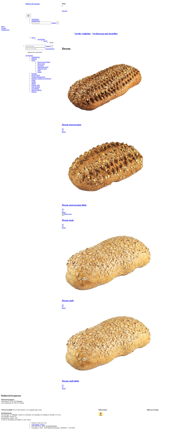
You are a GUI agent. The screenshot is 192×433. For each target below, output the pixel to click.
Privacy (42, 424)
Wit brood (41, 65)
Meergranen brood (43, 67)
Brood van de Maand (44, 62)
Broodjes (34, 73)
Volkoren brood (42, 68)
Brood (45, 41)
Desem (40, 72)
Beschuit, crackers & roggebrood (41, 78)
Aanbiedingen (36, 57)
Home (33, 37)
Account (3, 28)
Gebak (33, 80)
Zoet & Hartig (36, 87)
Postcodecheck (50, 48)
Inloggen (64, 11)
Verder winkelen (83, 33)
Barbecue (34, 59)
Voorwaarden (35, 424)
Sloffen (34, 82)
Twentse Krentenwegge (38, 77)
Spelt (39, 70)
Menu (3, 26)
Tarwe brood (41, 63)
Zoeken (54, 23)
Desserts (34, 92)
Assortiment (41, 39)
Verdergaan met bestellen (104, 33)
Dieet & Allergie (36, 90)
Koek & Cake (36, 85)
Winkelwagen (5, 30)
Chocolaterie (35, 88)
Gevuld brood (36, 75)
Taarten (34, 83)
